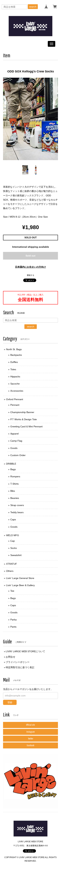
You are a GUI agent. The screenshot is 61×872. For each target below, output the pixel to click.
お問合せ (10, 656)
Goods (13, 448)
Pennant (14, 405)
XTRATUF (11, 563)
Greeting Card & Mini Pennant (26, 426)
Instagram (30, 731)
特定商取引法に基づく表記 (20, 667)
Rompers (15, 476)
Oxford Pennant (14, 399)
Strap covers (17, 505)
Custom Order (18, 455)
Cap (12, 541)
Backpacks (16, 355)
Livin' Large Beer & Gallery (20, 585)
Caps (13, 519)
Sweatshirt (16, 555)
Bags (13, 469)
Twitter (30, 738)
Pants (13, 626)
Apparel (14, 433)
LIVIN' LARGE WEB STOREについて (25, 651)
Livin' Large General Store (20, 578)
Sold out (30, 255)
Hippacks (15, 376)
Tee (12, 590)
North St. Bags (14, 349)
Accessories (16, 390)
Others (9, 571)
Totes (13, 369)
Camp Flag (16, 440)
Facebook (30, 745)
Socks (13, 548)
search (32, 6)
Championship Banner (22, 412)
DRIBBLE (11, 463)
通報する (30, 275)
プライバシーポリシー (17, 662)
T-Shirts (14, 483)
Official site (30, 724)
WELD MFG (12, 535)
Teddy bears (17, 512)
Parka (13, 619)
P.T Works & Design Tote (23, 419)
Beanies (14, 498)
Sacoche (15, 383)
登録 (9, 702)
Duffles (14, 362)
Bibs (12, 491)
